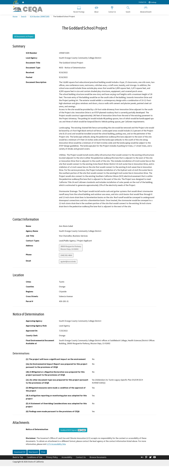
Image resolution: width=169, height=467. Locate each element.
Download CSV (19, 452)
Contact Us (142, 2)
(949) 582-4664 (66, 255)
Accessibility (67, 457)
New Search (33, 452)
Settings (153, 2)
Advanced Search (145, 12)
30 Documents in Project (23, 36)
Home (15, 16)
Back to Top (18, 457)
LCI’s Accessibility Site (56, 444)
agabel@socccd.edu (68, 261)
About (96, 12)
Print (43, 452)
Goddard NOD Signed (72, 430)
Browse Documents (98, 457)
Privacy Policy (52, 457)
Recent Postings (78, 12)
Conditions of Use (34, 457)
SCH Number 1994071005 (39, 16)
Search (128, 12)
